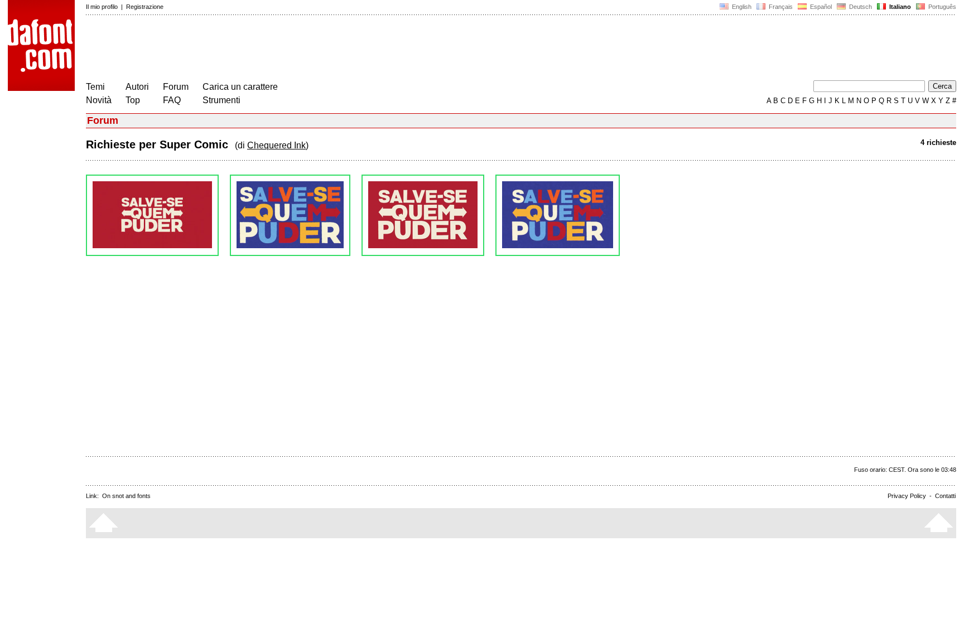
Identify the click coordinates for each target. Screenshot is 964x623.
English (741, 6)
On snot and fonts (126, 495)
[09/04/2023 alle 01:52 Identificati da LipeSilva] (152, 215)
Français (779, 6)
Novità (99, 100)
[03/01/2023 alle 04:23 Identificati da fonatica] (290, 215)
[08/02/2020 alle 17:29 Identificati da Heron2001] (558, 215)
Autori (137, 86)
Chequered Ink (276, 145)
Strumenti (221, 100)
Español (820, 6)
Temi (95, 86)
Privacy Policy (907, 495)
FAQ (172, 100)
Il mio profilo (102, 6)
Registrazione (144, 6)
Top (133, 100)
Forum (176, 86)
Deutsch (860, 6)
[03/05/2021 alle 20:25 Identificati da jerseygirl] (423, 215)
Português (940, 6)
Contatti (945, 495)
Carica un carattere (240, 86)
